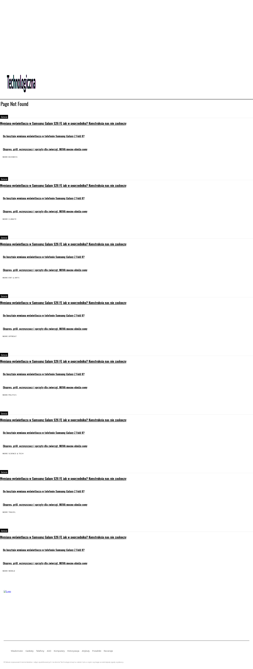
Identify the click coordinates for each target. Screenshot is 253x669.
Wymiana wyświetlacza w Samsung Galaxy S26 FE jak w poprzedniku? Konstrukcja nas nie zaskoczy (63, 123)
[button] (245, 80)
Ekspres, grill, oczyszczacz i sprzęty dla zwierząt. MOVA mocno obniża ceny (45, 149)
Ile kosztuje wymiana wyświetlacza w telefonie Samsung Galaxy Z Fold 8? (43, 136)
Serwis (4, 117)
